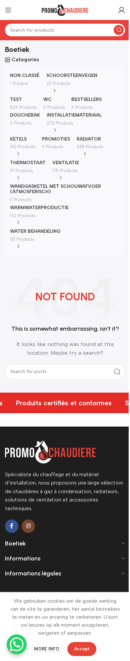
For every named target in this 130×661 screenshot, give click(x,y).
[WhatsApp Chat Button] (17, 644)
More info (47, 648)
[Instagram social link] (28, 526)
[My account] (121, 10)
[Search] (119, 30)
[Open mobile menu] (8, 10)
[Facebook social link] (11, 526)
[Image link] (50, 451)
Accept (82, 648)
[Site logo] (65, 10)
